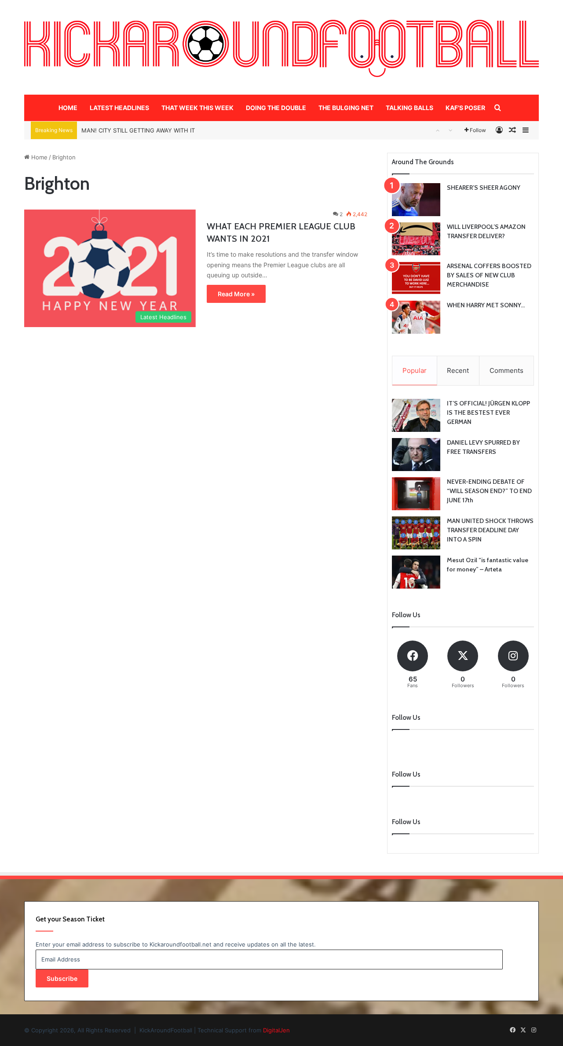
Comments (506, 370)
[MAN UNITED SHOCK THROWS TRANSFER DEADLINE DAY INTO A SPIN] (416, 532)
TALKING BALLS (409, 107)
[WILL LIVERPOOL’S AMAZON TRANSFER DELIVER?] (416, 238)
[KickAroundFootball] (281, 48)
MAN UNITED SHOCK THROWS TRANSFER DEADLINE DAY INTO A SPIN (490, 530)
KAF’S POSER (465, 107)
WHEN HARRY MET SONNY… (486, 305)
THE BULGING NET (345, 107)
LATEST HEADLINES (119, 107)
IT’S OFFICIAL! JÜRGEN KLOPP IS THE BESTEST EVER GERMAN (488, 412)
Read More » (236, 294)
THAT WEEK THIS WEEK (197, 107)
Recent (458, 370)
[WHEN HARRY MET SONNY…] (416, 317)
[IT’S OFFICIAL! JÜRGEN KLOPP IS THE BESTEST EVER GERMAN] (416, 415)
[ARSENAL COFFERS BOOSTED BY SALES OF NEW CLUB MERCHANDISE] (416, 278)
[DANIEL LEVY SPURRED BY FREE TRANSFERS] (416, 454)
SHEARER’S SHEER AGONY (483, 188)
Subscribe (62, 978)
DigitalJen (276, 1030)
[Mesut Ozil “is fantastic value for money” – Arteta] (416, 572)
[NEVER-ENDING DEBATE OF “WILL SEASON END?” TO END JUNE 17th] (416, 493)
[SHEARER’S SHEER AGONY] (416, 199)
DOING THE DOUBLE (276, 107)
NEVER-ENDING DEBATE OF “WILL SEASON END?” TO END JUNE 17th (489, 491)
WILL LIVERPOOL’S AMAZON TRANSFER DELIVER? (149, 134)
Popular (414, 370)
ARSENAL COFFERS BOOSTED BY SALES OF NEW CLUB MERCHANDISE (489, 275)
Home (38, 157)
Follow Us (406, 822)
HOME (67, 107)
